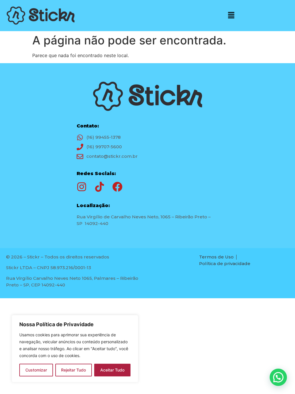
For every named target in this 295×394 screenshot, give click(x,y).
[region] (75, 348)
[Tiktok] (99, 187)
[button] (231, 16)
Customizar (36, 369)
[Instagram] (82, 187)
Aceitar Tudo (112, 369)
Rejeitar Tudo (73, 369)
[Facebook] (117, 187)
